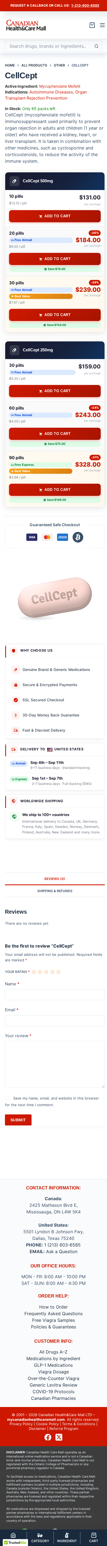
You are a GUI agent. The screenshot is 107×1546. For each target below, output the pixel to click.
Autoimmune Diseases (51, 92)
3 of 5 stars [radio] (46, 972)
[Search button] (96, 46)
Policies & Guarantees (53, 1327)
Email (12, 1009)
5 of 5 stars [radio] (58, 972)
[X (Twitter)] (58, 1437)
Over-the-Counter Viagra (53, 1378)
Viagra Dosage (53, 1371)
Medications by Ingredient (53, 1358)
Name (12, 983)
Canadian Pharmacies (53, 1398)
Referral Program (63, 1428)
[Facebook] (47, 1437)
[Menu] (102, 25)
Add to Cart (57, 216)
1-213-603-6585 (85, 5)
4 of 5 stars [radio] (52, 972)
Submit (18, 1120)
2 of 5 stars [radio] (40, 972)
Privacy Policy (21, 1424)
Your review (18, 1035)
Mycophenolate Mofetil (59, 86)
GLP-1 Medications (53, 1365)
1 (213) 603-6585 (62, 1245)
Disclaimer (37, 1428)
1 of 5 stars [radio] (34, 972)
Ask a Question (61, 1251)
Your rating (17, 972)
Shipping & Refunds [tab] (54, 891)
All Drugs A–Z (53, 1352)
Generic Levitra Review (53, 1385)
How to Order (53, 1307)
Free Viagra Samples (53, 1320)
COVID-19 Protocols (53, 1391)
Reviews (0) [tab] (54, 879)
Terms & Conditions (78, 1424)
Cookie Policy (47, 1424)
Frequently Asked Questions (53, 1313)
